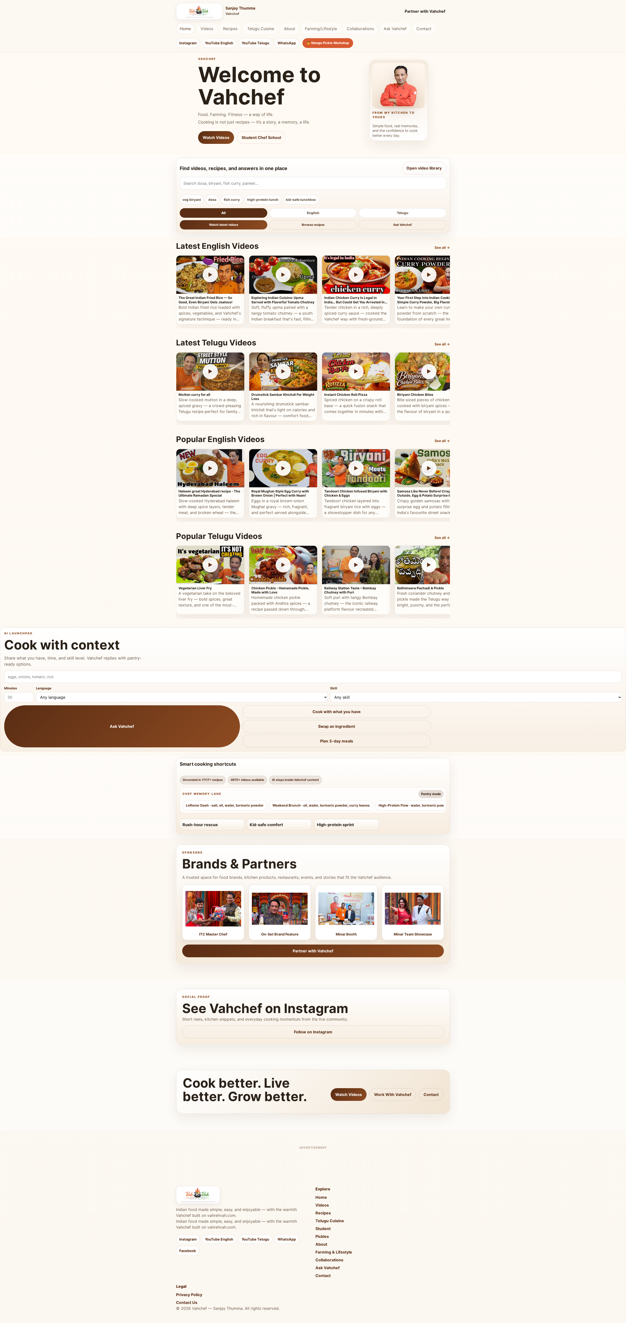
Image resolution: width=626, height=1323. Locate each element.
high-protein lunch (263, 200)
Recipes (230, 28)
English (313, 213)
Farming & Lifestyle (333, 1252)
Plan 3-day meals (336, 741)
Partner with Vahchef (425, 11)
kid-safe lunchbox (301, 200)
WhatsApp (287, 43)
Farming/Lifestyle (321, 28)
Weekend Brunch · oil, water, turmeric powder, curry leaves (321, 805)
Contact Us (186, 1302)
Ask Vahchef (395, 28)
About (289, 28)
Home (185, 28)
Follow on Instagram (313, 1031)
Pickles (322, 1236)
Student (323, 1228)
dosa (212, 200)
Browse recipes (313, 225)
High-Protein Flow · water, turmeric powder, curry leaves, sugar (431, 805)
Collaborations (360, 28)
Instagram (188, 43)
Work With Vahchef (392, 1094)
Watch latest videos (223, 225)
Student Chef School (261, 137)
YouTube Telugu (255, 43)
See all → (442, 247)
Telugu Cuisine (260, 28)
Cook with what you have (337, 711)
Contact (423, 28)
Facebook (187, 1251)
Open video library (424, 168)
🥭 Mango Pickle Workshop (328, 43)
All (223, 213)
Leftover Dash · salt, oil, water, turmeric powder (225, 805)
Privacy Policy (189, 1294)
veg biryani (191, 200)
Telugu (402, 213)
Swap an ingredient (336, 726)
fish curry (232, 200)
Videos (207, 28)
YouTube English (219, 43)
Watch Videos (216, 137)
